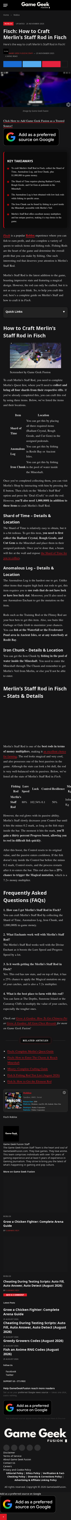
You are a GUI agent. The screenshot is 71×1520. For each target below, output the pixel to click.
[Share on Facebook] (12, 64)
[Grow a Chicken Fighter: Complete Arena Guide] (35, 1194)
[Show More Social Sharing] (64, 64)
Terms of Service (12, 1456)
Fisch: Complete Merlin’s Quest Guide (30, 1051)
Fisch (6, 235)
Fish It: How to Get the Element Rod (29, 1081)
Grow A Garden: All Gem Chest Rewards (31, 1023)
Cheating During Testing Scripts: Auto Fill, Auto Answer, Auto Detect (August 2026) (33, 1283)
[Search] (66, 5)
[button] (35, 1506)
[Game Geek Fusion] (35, 5)
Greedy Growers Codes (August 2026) (33, 1340)
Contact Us (9, 1462)
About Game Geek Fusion (17, 1459)
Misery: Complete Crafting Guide (27, 1069)
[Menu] (5, 5)
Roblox (8, 23)
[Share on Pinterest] (51, 64)
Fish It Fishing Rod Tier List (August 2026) (33, 1075)
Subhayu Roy (12, 1230)
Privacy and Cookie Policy (17, 1469)
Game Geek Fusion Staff (21, 53)
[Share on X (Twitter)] (32, 64)
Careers (7, 1466)
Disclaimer (9, 1452)
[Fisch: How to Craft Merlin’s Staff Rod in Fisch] (35, 106)
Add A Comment (15, 1295)
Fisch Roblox (10, 1117)
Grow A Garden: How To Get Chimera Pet (41, 1018)
